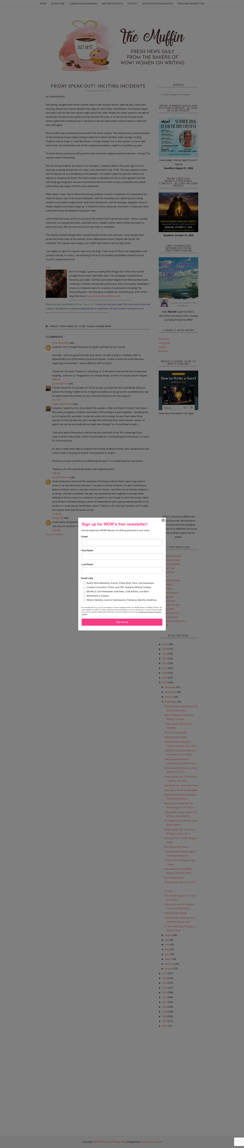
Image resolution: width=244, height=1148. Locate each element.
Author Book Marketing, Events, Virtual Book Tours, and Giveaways (120, 583)
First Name (87, 550)
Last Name (87, 564)
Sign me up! (122, 622)
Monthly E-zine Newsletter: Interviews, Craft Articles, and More (118, 591)
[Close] (163, 520)
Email (85, 536)
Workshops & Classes (98, 595)
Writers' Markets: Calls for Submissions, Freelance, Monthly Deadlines (122, 600)
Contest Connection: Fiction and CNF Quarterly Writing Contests (119, 587)
